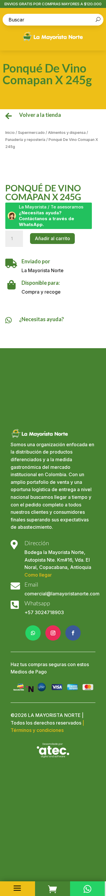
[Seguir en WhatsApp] (33, 633)
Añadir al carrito (52, 238)
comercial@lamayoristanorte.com (62, 594)
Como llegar (38, 575)
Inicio (10, 132)
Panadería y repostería (25, 139)
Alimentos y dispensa (67, 132)
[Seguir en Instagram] (53, 633)
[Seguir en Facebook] (73, 633)
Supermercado (31, 132)
